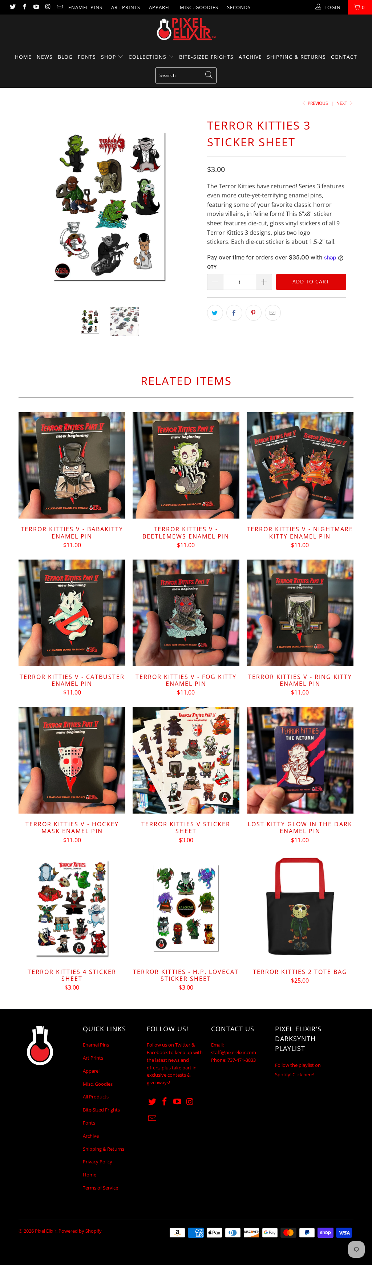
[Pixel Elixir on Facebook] (24, 7)
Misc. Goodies (199, 7)
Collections (148, 56)
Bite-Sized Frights (206, 56)
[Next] (190, 205)
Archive (250, 56)
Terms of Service (100, 1187)
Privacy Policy (97, 1161)
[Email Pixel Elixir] (59, 7)
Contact (344, 56)
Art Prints (125, 7)
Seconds (239, 7)
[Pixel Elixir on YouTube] (36, 7)
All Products (96, 1096)
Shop (109, 56)
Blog (65, 56)
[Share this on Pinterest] (254, 313)
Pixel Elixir (45, 1231)
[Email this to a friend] (273, 313)
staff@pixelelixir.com (233, 1052)
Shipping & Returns (296, 56)
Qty (212, 266)
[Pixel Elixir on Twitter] (12, 7)
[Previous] (28, 205)
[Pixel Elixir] (186, 29)
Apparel (160, 7)
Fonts (87, 56)
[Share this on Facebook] (234, 313)
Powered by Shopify (80, 1231)
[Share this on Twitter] (215, 313)
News (45, 56)
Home (23, 56)
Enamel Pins (85, 7)
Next (342, 103)
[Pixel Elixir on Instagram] (47, 7)
